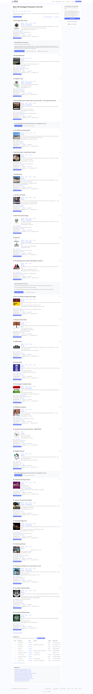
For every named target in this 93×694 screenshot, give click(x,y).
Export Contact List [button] (17, 16)
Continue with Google (32, 51)
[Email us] (27, 11)
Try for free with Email (19, 51)
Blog (72, 688)
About (63, 1)
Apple (30, 23)
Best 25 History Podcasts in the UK (22, 680)
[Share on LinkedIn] (22, 11)
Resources (68, 1)
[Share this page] (30, 11)
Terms (80, 688)
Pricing (73, 1)
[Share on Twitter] (19, 11)
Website (22, 23)
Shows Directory (56, 688)
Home (53, 1)
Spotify (26, 23)
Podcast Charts (58, 1)
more (22, 14)
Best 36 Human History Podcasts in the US (23, 677)
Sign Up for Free (18, 125)
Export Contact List (19, 292)
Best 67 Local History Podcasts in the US (23, 671)
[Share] (59, 20)
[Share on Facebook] (17, 11)
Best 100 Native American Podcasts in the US (24, 678)
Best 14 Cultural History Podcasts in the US (23, 675)
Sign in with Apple (72, 24)
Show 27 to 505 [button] (18, 633)
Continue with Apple (44, 51)
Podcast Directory (48, 688)
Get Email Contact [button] (18, 38)
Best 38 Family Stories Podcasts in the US (23, 674)
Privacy (76, 688)
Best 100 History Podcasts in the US (22, 679)
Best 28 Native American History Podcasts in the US (25, 673)
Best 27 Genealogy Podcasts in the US (22, 669)
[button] (23, 24)
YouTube (34, 23)
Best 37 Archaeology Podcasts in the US (23, 670)
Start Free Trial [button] (78, 1)
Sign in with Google (73, 21)
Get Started (72, 18)
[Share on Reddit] (24, 11)
